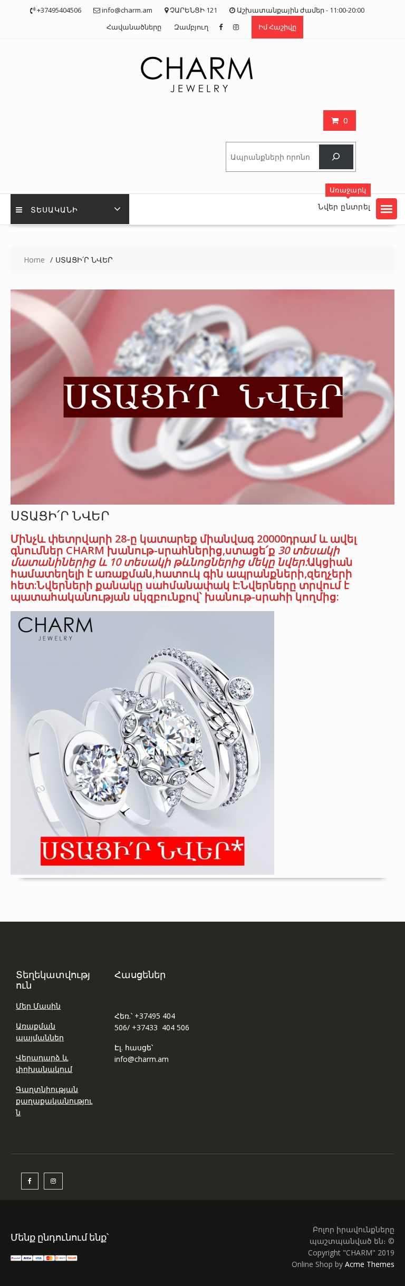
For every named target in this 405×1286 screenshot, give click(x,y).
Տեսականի (54, 209)
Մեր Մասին (38, 1006)
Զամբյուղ (191, 27)
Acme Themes (369, 1264)
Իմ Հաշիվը (277, 27)
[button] (386, 208)
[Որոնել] (336, 156)
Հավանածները (134, 27)
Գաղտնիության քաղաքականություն (54, 1100)
